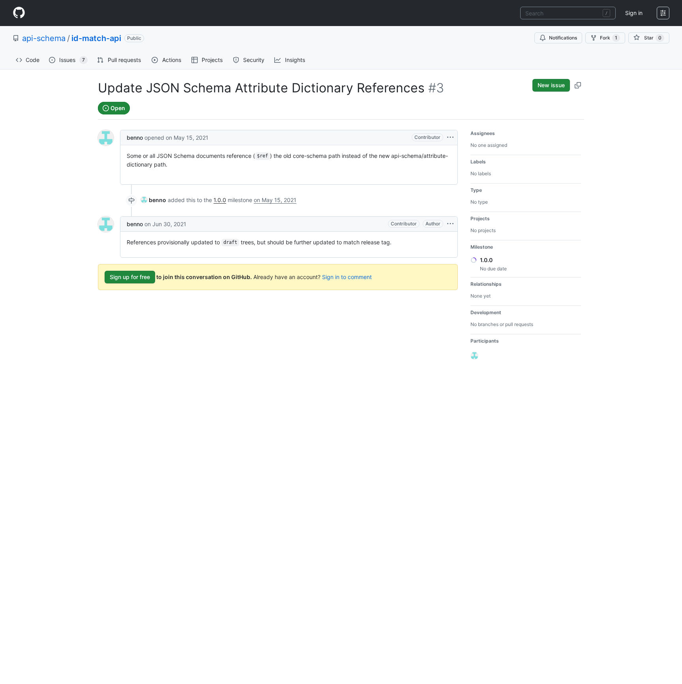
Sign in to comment (347, 277)
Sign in (634, 12)
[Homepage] (19, 13)
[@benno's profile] (106, 138)
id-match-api (96, 38)
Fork (608, 38)
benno (135, 137)
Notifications (563, 38)
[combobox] (568, 13)
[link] (153, 200)
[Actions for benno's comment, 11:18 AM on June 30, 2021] (450, 223)
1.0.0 (220, 200)
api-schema (44, 38)
